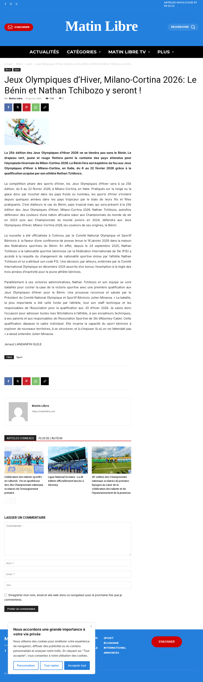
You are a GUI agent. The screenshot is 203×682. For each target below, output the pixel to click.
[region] (51, 648)
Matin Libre (15, 98)
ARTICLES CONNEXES (20, 438)
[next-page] (13, 500)
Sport (29, 64)
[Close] (91, 626)
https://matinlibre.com (43, 411)
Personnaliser (26, 665)
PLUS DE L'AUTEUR (50, 438)
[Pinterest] (27, 107)
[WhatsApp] (36, 107)
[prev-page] (6, 500)
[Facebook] (5, 4)
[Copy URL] (45, 107)
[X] (16, 4)
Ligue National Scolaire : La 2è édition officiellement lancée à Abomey (66, 480)
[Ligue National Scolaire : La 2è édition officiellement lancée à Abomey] (67, 460)
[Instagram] (11, 4)
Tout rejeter (51, 665)
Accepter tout (77, 665)
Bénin (19, 64)
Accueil (8, 64)
